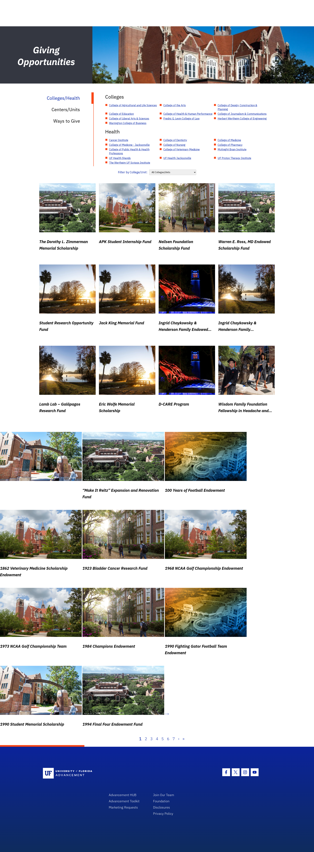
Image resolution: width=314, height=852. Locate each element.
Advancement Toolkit (124, 801)
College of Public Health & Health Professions (129, 151)
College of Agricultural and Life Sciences (133, 105)
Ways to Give (66, 121)
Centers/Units (66, 109)
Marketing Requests (123, 807)
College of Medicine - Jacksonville (129, 144)
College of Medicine (229, 140)
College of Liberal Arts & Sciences (129, 118)
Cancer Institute (118, 140)
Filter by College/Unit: (133, 172)
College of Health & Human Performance (187, 113)
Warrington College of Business (127, 123)
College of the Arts (174, 105)
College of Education (121, 113)
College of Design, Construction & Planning (237, 107)
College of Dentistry (175, 140)
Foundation (161, 801)
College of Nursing (174, 144)
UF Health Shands (120, 158)
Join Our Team (163, 795)
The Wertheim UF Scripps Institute (129, 162)
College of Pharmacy (230, 144)
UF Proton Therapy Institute (234, 158)
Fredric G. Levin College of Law (181, 118)
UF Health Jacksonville (177, 158)
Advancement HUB (122, 795)
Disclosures (161, 807)
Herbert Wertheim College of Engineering (242, 118)
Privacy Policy (163, 813)
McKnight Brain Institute (232, 149)
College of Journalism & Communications (242, 113)
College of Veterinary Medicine (181, 149)
